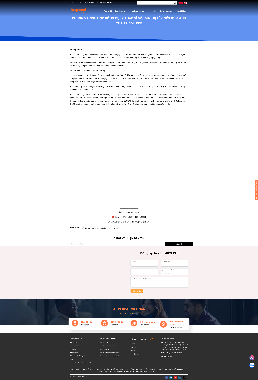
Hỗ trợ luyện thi (105, 342)
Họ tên (134, 261)
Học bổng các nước (138, 11)
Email (133, 270)
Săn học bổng (104, 349)
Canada (133, 347)
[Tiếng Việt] (181, 2)
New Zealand (135, 354)
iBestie (153, 11)
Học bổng (73, 349)
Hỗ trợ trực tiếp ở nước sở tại (109, 356)
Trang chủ (108, 11)
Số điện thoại (166, 261)
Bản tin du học (120, 11)
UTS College (86, 228)
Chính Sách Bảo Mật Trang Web (80, 363)
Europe (133, 350)
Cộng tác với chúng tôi (77, 356)
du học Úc (95, 228)
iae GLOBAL (181, 11)
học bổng (103, 228)
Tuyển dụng (74, 352)
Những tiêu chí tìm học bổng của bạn (142, 278)
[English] (185, 2)
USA (132, 361)
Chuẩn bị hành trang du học (109, 352)
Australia (133, 344)
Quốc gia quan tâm (168, 270)
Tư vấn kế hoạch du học (108, 346)
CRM (71, 359)
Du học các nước (166, 11)
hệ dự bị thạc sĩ (113, 228)
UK (131, 357)
